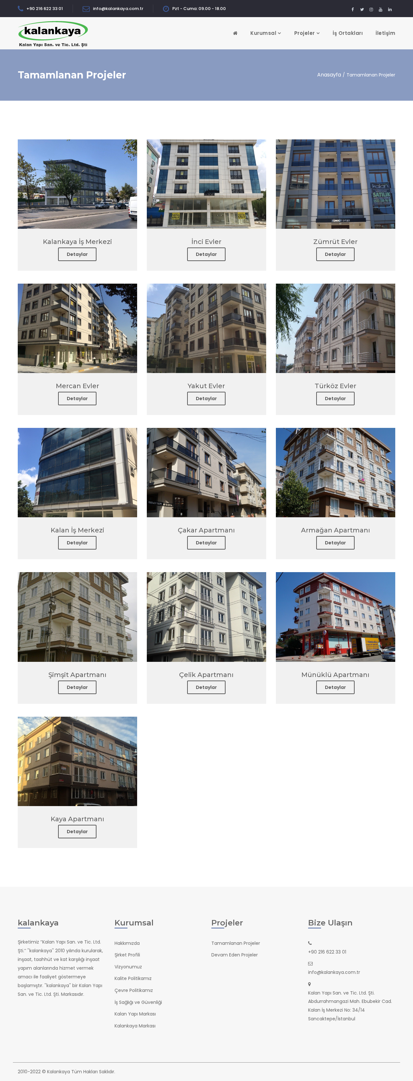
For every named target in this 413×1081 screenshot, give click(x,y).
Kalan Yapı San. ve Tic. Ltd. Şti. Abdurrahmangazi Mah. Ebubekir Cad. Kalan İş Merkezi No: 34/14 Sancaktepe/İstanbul (350, 1006)
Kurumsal (263, 33)
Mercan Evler (77, 386)
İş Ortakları (348, 33)
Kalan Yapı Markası (135, 1014)
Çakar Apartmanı (206, 530)
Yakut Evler (206, 386)
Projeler (304, 33)
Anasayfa (329, 74)
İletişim (385, 33)
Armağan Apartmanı (335, 530)
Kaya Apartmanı (77, 819)
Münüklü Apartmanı (335, 675)
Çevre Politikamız (134, 990)
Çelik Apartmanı (206, 675)
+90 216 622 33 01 (44, 8)
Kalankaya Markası (135, 1026)
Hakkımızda (127, 943)
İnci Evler (206, 242)
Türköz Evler (335, 386)
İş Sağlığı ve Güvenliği (138, 1002)
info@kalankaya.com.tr (118, 8)
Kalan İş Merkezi (77, 530)
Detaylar (77, 254)
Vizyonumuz (128, 967)
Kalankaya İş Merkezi (77, 242)
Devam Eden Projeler (234, 955)
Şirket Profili (127, 955)
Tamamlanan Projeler (235, 943)
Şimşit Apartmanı (77, 675)
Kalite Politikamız (133, 978)
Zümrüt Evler (335, 242)
